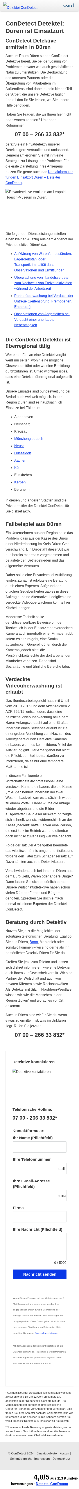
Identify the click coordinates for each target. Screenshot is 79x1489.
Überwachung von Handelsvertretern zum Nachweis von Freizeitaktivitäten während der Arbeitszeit (43, 283)
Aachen (20, 460)
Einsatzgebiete (46, 1453)
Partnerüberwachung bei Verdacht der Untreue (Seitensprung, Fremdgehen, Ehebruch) (43, 301)
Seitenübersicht (21, 1458)
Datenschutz (61, 1458)
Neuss (19, 446)
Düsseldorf (22, 453)
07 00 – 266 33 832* (40, 134)
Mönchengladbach (28, 438)
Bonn (34, 942)
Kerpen (20, 482)
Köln (18, 468)
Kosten (64, 1453)
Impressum (42, 1458)
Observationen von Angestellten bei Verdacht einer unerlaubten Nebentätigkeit (42, 319)
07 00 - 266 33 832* (35, 1118)
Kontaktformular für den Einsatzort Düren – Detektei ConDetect (39, 177)
